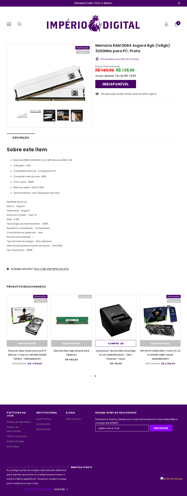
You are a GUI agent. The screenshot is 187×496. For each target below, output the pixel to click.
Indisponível (27, 343)
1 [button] (92, 376)
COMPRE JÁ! (116, 343)
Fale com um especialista (51, 269)
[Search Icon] (19, 24)
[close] (179, 3)
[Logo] (93, 24)
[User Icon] (166, 24)
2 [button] (95, 376)
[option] (49, 75)
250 (103, 94)
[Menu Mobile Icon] (9, 24)
